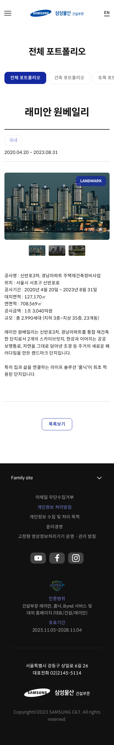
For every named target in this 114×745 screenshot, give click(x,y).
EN (107, 12)
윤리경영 (54, 527)
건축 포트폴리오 (69, 78)
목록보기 (57, 424)
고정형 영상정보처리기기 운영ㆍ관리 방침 (57, 536)
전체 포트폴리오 (25, 78)
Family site (22, 478)
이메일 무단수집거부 (54, 497)
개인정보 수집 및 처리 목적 (55, 517)
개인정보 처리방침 (54, 507)
